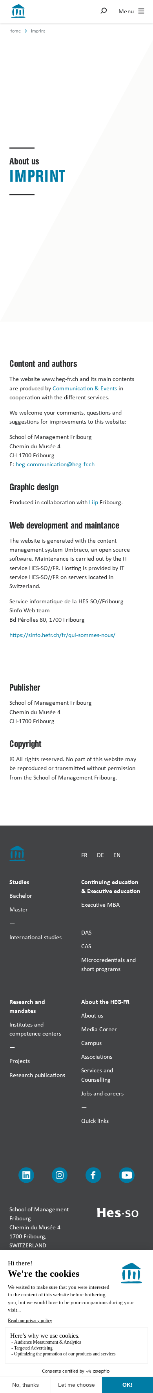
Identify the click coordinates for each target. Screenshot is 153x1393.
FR (84, 855)
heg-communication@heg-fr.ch (55, 464)
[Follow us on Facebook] (93, 1175)
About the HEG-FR (105, 1001)
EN (116, 855)
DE (100, 855)
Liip (93, 502)
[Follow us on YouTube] (127, 1175)
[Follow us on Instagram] (59, 1175)
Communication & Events (85, 388)
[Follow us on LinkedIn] (26, 1175)
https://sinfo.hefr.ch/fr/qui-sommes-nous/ (62, 634)
